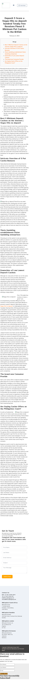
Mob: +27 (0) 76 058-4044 (8, 594)
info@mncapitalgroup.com (8, 598)
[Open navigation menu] (13, 5)
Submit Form (7, 576)
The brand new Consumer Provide (14, 59)
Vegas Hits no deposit (6, 306)
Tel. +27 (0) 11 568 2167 (8, 596)
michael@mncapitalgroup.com (9, 599)
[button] (22, 5)
